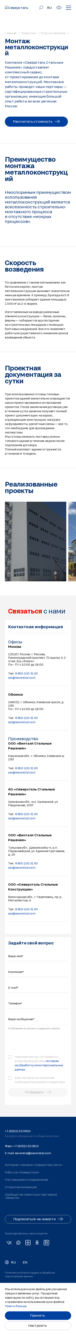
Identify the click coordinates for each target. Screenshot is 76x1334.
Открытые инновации (21, 1187)
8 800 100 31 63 (26, 673)
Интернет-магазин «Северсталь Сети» (33, 1164)
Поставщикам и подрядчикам (26, 1179)
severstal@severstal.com (33, 1153)
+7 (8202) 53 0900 (17, 1131)
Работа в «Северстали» (22, 1172)
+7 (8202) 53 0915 (26, 1146)
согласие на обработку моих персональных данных (39, 1065)
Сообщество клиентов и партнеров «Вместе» (31, 1196)
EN (25, 1262)
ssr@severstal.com (21, 677)
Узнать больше (16, 1306)
